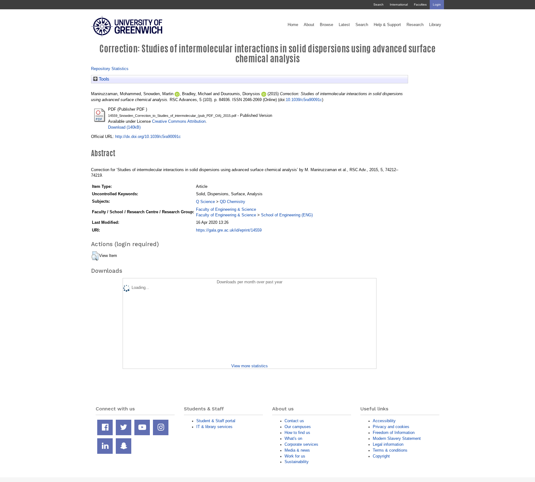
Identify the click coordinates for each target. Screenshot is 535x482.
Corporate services (301, 444)
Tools (103, 79)
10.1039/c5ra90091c (304, 99)
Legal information (388, 444)
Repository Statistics (109, 68)
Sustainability (297, 461)
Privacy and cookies (391, 426)
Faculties (420, 4)
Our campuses (298, 426)
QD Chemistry (232, 201)
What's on (293, 438)
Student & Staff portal (215, 420)
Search (378, 4)
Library (435, 25)
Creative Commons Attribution (179, 121)
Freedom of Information (394, 432)
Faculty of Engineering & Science (226, 209)
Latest (344, 25)
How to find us (297, 432)
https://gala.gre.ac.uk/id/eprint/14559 (229, 230)
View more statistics (249, 366)
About (309, 25)
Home (293, 25)
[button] (94, 256)
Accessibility (384, 420)
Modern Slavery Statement (397, 438)
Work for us (295, 456)
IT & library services (214, 426)
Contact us (294, 420)
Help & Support (387, 25)
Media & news (297, 450)
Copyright (381, 456)
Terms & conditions (390, 450)
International (399, 4)
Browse (326, 25)
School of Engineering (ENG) (287, 215)
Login (437, 4)
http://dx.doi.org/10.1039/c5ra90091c (148, 136)
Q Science (205, 201)
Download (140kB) (124, 127)
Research (415, 25)
